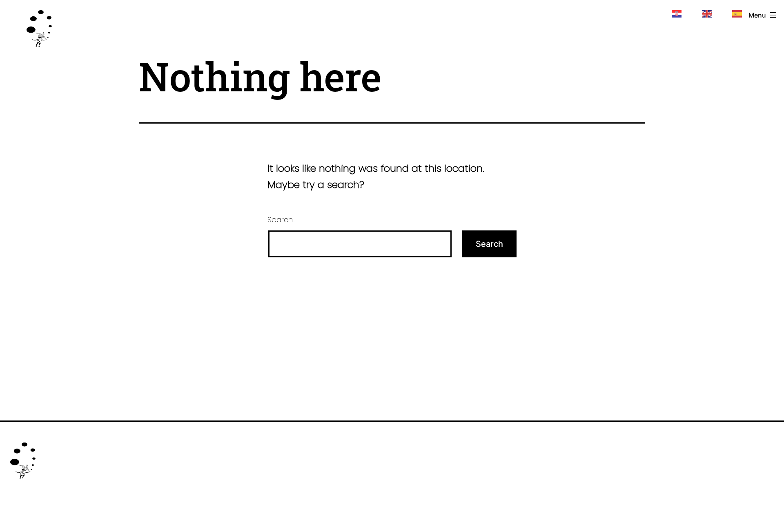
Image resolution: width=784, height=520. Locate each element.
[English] (707, 13)
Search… (281, 220)
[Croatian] (677, 13)
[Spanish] (737, 13)
